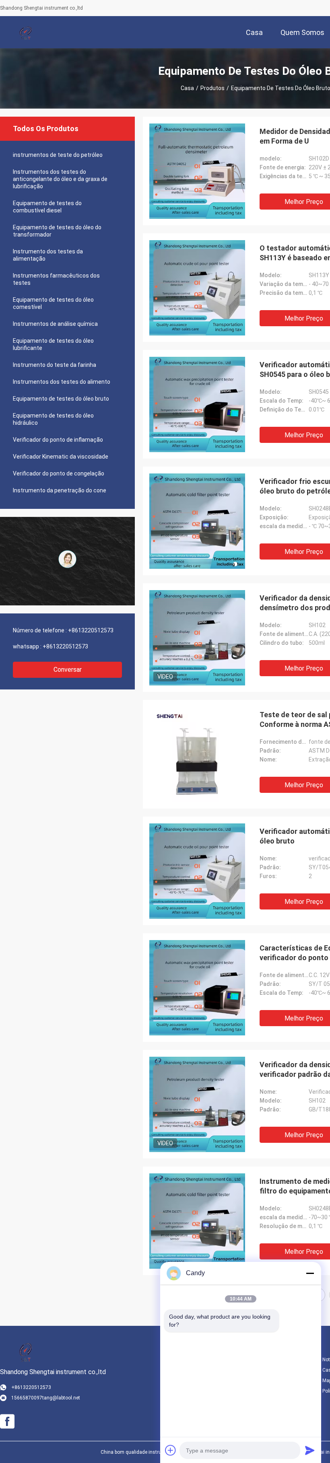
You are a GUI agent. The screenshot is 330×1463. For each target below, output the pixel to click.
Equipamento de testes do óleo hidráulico (53, 419)
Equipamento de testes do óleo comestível (53, 303)
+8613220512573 (90, 630)
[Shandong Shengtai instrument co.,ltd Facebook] (7, 1421)
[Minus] (310, 1273)
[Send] (309, 1450)
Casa (187, 88)
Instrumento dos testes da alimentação (48, 255)
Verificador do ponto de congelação (58, 473)
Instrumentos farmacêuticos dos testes (56, 279)
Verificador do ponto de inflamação (58, 439)
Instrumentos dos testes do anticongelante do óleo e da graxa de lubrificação (60, 179)
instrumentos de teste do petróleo (58, 155)
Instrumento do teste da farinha (54, 365)
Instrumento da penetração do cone (59, 490)
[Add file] (170, 1450)
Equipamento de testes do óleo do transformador (57, 231)
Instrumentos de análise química (55, 324)
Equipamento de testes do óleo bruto (61, 398)
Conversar (68, 669)
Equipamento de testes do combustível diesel (47, 207)
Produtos (212, 88)
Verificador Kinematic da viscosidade (60, 456)
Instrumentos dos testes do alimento (61, 382)
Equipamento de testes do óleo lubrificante (53, 344)
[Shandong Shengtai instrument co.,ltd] (26, 32)
